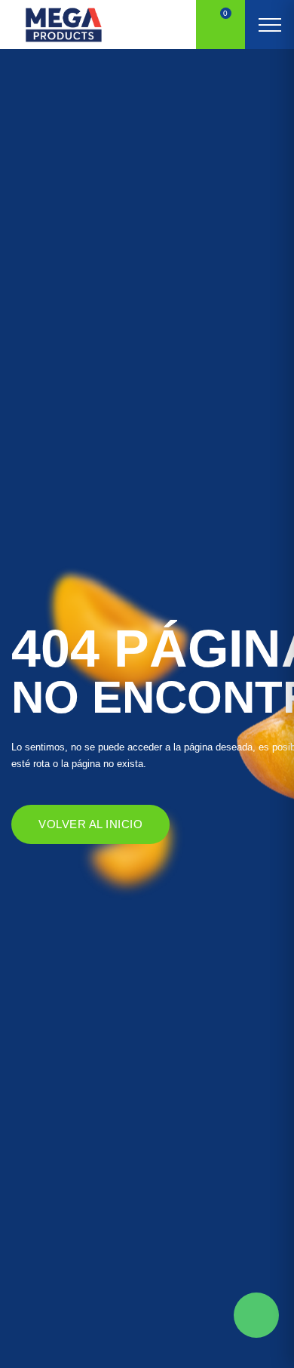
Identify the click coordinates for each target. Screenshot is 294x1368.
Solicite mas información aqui (256, 1315)
